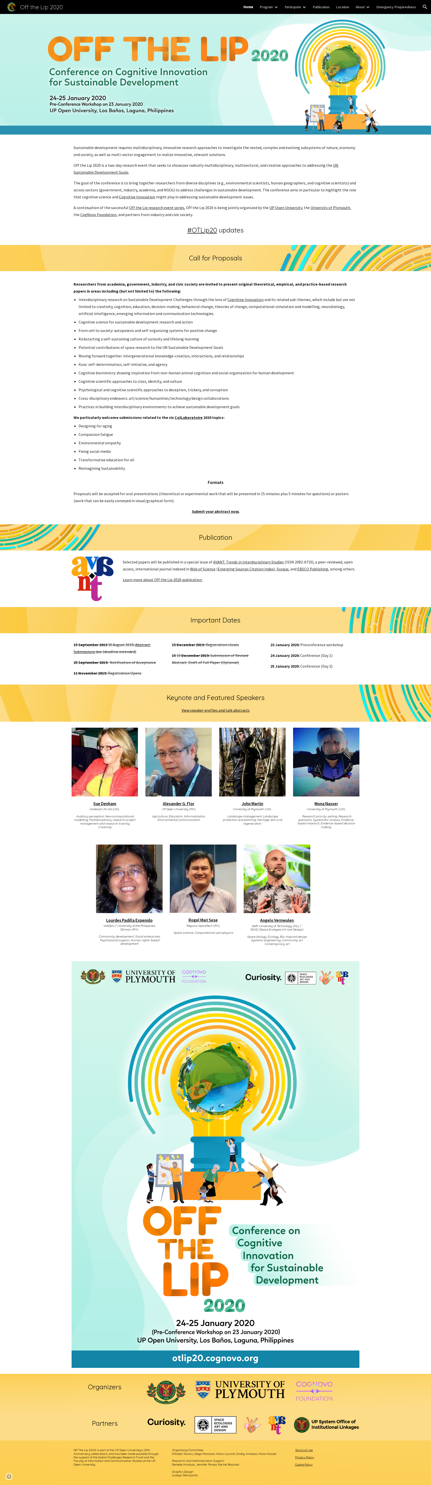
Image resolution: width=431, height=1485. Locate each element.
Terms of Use (304, 1450)
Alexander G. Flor (178, 803)
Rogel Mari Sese (203, 920)
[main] (215, 181)
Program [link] (266, 7)
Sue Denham (104, 803)
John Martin (252, 803)
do (150, 920)
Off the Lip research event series (156, 207)
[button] (425, 7)
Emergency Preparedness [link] (396, 7)
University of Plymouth (330, 207)
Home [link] (248, 7)
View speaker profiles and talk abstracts (216, 710)
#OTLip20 (202, 230)
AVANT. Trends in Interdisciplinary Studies (248, 561)
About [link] (360, 7)
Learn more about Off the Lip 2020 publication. (163, 579)
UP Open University (285, 207)
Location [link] (342, 7)
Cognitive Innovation (137, 196)
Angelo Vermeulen (277, 920)
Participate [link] (293, 7)
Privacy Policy (304, 1457)
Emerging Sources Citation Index (246, 568)
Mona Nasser (326, 803)
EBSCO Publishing (312, 568)
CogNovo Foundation (98, 214)
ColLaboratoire (189, 417)
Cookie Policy (304, 1464)
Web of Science (203, 568)
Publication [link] (321, 7)
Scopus (283, 568)
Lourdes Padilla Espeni (127, 920)
